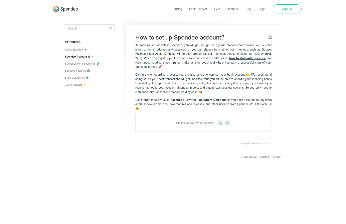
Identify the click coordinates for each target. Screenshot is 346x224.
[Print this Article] (270, 37)
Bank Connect (198, 9)
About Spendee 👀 (76, 49)
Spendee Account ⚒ (78, 56)
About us (232, 9)
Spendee (247, 156)
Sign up (287, 9)
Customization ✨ (75, 84)
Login (262, 9)
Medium (221, 100)
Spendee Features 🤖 (77, 70)
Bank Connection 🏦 (77, 77)
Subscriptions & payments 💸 (82, 63)
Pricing (177, 9)
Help (217, 9)
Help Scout (276, 156)
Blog (248, 9)
